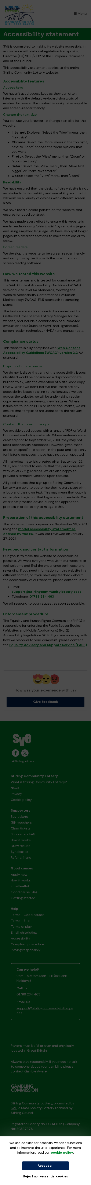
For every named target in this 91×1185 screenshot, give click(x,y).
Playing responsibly (25, 950)
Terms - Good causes (27, 915)
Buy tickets (19, 816)
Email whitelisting (24, 932)
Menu (82, 13)
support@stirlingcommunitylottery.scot (46, 591)
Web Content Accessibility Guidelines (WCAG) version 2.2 (41, 350)
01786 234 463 (41, 596)
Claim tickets (20, 828)
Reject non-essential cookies (45, 1176)
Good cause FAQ (24, 892)
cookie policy (62, 1152)
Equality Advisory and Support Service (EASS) (48, 645)
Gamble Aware (35, 1071)
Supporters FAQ (23, 834)
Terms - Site (20, 920)
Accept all (45, 1166)
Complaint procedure (27, 944)
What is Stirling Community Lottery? (39, 782)
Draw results (20, 846)
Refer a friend (21, 857)
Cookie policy (21, 800)
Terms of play (21, 926)
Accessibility (20, 938)
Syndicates (19, 851)
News (15, 788)
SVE (14, 1108)
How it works (21, 840)
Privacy (16, 794)
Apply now (19, 874)
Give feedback (45, 701)
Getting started (23, 898)
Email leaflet (20, 886)
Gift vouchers (21, 822)
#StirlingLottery (23, 761)
